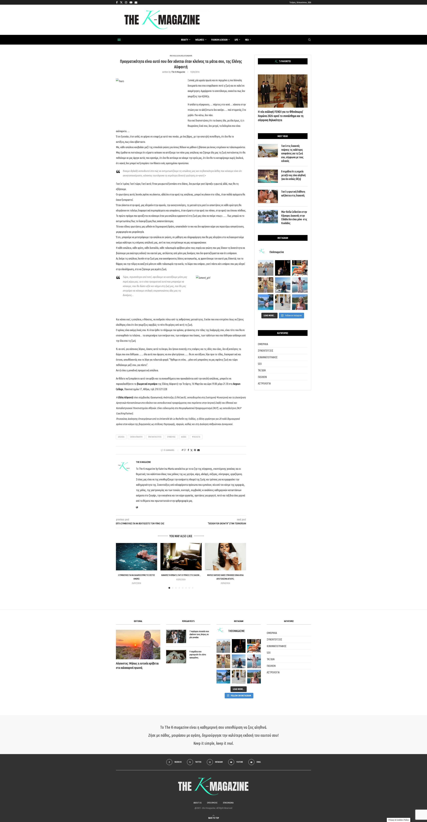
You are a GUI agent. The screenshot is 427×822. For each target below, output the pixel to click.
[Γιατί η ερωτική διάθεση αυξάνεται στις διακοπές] (268, 196)
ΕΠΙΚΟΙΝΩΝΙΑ (228, 803)
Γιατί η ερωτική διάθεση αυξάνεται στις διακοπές (293, 193)
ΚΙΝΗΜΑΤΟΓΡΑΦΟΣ (268, 357)
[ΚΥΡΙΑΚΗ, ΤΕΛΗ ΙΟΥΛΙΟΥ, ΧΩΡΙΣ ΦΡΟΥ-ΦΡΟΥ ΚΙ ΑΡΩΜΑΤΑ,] (254, 646)
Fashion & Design (219, 39)
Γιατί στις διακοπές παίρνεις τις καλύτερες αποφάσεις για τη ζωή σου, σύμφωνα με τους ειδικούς (292, 153)
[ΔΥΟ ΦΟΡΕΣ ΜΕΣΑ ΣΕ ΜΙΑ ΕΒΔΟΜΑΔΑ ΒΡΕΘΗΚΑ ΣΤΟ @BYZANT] (223, 661)
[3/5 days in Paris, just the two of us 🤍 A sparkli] (283, 268)
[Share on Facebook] (188, 450)
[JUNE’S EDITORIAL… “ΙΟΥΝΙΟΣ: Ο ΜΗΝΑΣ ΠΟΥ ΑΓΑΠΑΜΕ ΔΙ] (254, 676)
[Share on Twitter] (191, 450)
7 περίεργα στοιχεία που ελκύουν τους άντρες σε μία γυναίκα (199, 634)
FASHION (262, 376)
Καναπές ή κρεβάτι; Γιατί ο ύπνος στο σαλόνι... (181, 575)
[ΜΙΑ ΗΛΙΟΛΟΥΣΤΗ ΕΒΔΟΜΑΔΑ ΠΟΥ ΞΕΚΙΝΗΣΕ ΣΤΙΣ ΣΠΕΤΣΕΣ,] (239, 676)
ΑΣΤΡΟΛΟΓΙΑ (264, 383)
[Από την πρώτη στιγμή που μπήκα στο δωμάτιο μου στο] (300, 285)
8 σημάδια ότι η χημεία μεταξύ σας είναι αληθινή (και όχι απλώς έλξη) (293, 175)
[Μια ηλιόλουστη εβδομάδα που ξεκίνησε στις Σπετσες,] (283, 302)
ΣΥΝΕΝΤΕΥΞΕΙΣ (265, 350)
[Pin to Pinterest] (195, 450)
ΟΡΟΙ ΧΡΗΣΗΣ (212, 803)
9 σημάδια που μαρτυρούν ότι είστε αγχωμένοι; (197, 654)
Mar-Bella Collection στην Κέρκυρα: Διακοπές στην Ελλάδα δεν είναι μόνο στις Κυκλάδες (294, 217)
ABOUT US (197, 803)
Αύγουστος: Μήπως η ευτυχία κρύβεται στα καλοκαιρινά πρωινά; (137, 665)
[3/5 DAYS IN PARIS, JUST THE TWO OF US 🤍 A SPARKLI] (239, 646)
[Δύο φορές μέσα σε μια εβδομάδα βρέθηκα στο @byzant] (265, 285)
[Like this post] (184, 450)
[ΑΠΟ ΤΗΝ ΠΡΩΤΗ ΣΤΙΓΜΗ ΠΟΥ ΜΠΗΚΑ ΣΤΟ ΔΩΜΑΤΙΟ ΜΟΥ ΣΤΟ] (254, 661)
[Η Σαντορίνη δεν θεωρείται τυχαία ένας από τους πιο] (283, 285)
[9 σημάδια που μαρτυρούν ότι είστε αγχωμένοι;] (176, 656)
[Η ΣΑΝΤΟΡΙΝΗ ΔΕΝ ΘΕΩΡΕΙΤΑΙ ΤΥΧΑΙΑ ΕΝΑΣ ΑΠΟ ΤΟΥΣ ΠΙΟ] (239, 661)
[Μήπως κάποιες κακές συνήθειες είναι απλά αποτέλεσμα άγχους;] (225, 556)
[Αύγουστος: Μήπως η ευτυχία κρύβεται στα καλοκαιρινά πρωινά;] (138, 644)
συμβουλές (171, 437)
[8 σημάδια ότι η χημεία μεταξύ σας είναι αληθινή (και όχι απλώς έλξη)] (268, 176)
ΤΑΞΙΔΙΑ (262, 370)
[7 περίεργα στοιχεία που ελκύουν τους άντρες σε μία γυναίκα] (176, 636)
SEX (260, 363)
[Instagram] (126, 2)
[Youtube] (130, 2)
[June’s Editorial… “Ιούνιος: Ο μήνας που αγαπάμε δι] (300, 302)
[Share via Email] (198, 450)
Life (236, 39)
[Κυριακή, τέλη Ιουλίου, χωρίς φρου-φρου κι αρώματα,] (300, 268)
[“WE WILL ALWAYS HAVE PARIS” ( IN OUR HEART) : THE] (223, 646)
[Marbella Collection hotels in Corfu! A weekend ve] (265, 302)
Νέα (247, 39)
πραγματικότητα (154, 437)
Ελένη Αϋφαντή (136, 437)
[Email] (135, 2)
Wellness (199, 39)
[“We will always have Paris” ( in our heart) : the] (265, 268)
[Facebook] (117, 2)
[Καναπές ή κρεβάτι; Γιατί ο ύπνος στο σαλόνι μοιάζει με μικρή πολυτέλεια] (181, 556)
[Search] (309, 40)
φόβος (183, 437)
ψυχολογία (196, 437)
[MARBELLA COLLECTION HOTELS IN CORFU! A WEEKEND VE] (223, 676)
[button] (120, 566)
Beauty (184, 39)
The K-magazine (178, 72)
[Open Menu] (119, 40)
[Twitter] (121, 2)
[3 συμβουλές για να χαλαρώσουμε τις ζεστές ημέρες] (136, 556)
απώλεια (121, 437)
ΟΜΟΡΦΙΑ (263, 344)
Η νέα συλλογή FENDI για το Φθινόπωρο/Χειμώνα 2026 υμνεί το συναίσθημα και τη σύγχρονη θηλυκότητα (280, 116)
